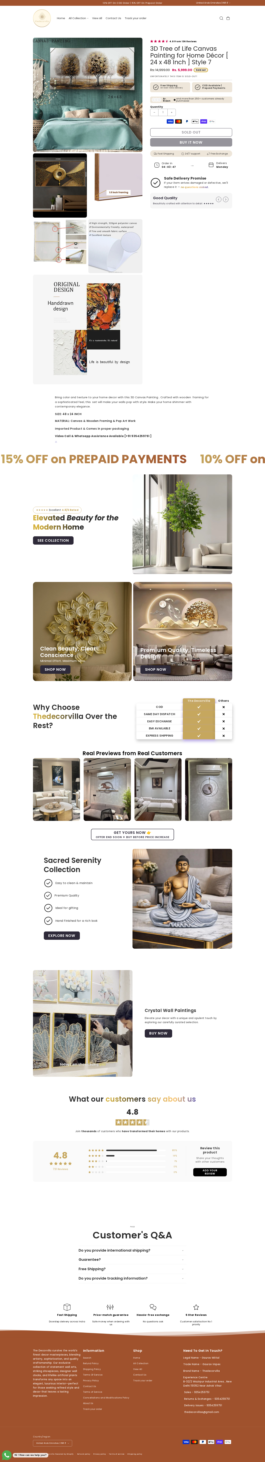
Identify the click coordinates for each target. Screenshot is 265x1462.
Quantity (156, 107)
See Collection (53, 540)
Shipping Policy (92, 1369)
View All (137, 1369)
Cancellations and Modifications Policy (106, 1397)
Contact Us (89, 1386)
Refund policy (83, 1454)
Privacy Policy (91, 1380)
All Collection (140, 1363)
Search (87, 1357)
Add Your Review (210, 1172)
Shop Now (55, 669)
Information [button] (93, 1351)
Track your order (92, 1409)
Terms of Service (92, 1392)
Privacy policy (99, 1454)
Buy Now (158, 1033)
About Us (88, 1403)
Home (136, 1357)
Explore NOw (61, 935)
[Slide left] (218, 199)
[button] (78, 18)
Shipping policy (134, 1454)
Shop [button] (137, 1351)
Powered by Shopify (64, 1454)
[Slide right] (225, 199)
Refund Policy (91, 1363)
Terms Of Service (93, 1375)
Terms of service (117, 1454)
